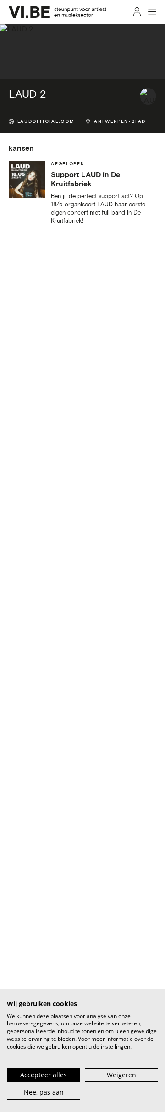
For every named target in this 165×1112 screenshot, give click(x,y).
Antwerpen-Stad (120, 121)
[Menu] (152, 12)
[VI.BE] (58, 12)
